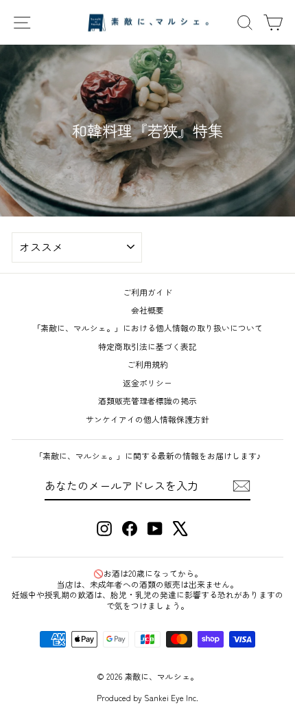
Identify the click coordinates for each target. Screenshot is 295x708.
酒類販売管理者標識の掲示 (147, 400)
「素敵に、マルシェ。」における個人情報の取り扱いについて (147, 327)
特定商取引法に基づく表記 (147, 346)
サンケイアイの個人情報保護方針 (147, 419)
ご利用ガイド (147, 292)
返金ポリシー (147, 382)
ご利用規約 (147, 364)
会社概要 (147, 310)
